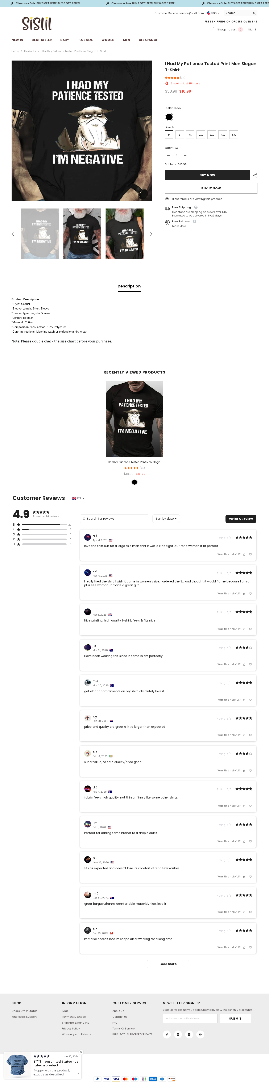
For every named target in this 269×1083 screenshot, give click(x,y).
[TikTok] (189, 1034)
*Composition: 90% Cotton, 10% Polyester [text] (39, 327)
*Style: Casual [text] (21, 303)
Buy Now (207, 175)
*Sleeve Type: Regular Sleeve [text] (31, 313)
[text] (134, 339)
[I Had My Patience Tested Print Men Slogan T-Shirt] (134, 419)
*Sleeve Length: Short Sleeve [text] (30, 308)
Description (129, 286)
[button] (13, 234)
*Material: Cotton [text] (22, 322)
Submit (235, 1018)
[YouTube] (200, 1034)
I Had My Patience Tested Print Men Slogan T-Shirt (134, 462)
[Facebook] (167, 1034)
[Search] (240, 13)
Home (15, 51)
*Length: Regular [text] (22, 317)
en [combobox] (79, 498)
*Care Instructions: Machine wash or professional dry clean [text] (49, 331)
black (134, 482)
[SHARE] (253, 175)
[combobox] (237, 13)
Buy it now (211, 188)
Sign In (252, 29)
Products (30, 51)
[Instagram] (178, 1034)
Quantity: (171, 147)
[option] (82, 130)
